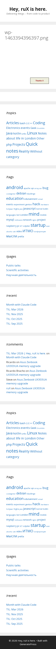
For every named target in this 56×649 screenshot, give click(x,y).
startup (38, 225)
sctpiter (26, 226)
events (25, 128)
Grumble (40, 128)
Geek (33, 128)
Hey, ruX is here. (28, 9)
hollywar (9, 209)
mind (34, 214)
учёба (21, 236)
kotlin (17, 133)
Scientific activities (17, 270)
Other (40, 138)
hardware (45, 205)
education (15, 198)
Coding (39, 122)
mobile (43, 214)
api (32, 188)
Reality (24, 151)
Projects (18, 144)
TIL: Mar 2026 (14, 309)
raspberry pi (12, 225)
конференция (40, 231)
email (40, 199)
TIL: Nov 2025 (14, 314)
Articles (12, 122)
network (27, 219)
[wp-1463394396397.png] (18, 71)
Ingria (16, 208)
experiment (19, 204)
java (21, 209)
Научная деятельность (21, 275)
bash (22, 123)
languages (11, 214)
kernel (39, 208)
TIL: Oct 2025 (14, 319)
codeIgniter (11, 194)
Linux (32, 133)
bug (45, 188)
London (24, 214)
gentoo (28, 204)
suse (48, 226)
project (41, 219)
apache (27, 188)
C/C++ (29, 123)
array (37, 188)
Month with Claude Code (21, 304)
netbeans (18, 220)
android (14, 187)
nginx (34, 220)
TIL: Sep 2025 (14, 323)
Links (24, 133)
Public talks (13, 265)
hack (36, 203)
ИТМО (28, 230)
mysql (10, 219)
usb (14, 231)
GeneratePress (28, 644)
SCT (21, 226)
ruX (8, 388)
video (19, 231)
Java (9, 133)
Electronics (13, 128)
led (17, 214)
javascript (29, 208)
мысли (11, 236)
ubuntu (9, 231)
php (9, 144)
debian (21, 193)
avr (40, 188)
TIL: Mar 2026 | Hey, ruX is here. (26, 353)
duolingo (31, 193)
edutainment (30, 198)
